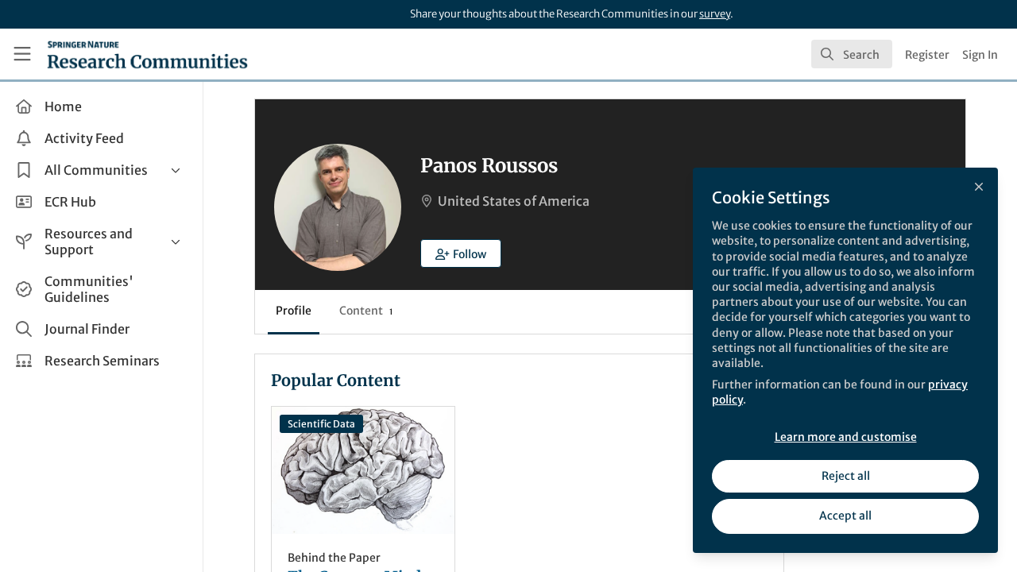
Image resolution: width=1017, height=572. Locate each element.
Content (365, 310)
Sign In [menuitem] (980, 55)
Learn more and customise (846, 437)
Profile (293, 310)
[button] (460, 253)
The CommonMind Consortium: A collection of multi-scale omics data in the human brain (363, 470)
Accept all (845, 515)
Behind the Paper (334, 558)
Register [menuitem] (927, 55)
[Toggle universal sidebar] (22, 54)
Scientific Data (321, 424)
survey (714, 14)
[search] (851, 54)
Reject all (846, 476)
